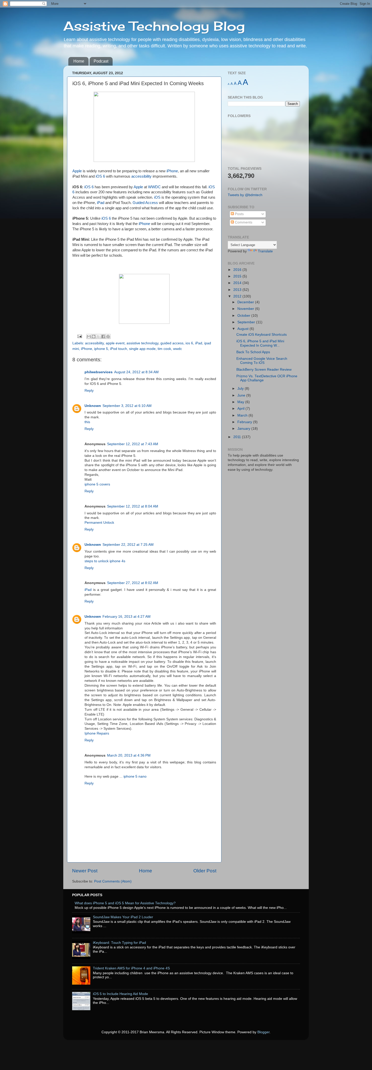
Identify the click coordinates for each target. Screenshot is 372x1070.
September (246, 322)
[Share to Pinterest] (108, 336)
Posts (239, 214)
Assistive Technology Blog (154, 26)
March (243, 415)
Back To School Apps (253, 352)
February (245, 422)
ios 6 (189, 343)
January (244, 428)
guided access (171, 343)
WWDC (154, 187)
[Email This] (88, 336)
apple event (115, 343)
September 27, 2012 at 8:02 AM (132, 583)
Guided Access (145, 203)
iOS (157, 197)
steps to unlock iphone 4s (105, 561)
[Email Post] (79, 336)
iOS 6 (100, 176)
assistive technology (142, 343)
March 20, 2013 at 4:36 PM (129, 755)
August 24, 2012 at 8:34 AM (136, 372)
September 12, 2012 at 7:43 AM (132, 444)
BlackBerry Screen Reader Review (264, 369)
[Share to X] (98, 336)
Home (78, 61)
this (87, 422)
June (241, 395)
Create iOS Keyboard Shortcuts (261, 334)
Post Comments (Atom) (113, 881)
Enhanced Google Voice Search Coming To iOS (261, 361)
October (244, 315)
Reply (89, 390)
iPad (100, 203)
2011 (237, 437)
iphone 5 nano (135, 776)
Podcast (101, 61)
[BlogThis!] (93, 336)
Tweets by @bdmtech (245, 195)
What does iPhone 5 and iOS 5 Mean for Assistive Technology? (125, 903)
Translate (265, 251)
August (243, 329)
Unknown (93, 406)
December (246, 302)
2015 (237, 276)
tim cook (164, 349)
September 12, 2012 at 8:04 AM (132, 506)
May (241, 402)
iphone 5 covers (97, 484)
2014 (237, 283)
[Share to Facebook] (103, 336)
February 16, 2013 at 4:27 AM (126, 616)
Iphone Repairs (97, 733)
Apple (77, 171)
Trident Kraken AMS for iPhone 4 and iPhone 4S (131, 968)
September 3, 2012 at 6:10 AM (127, 406)
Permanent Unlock (99, 522)
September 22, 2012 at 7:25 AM (128, 545)
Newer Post (84, 870)
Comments (243, 222)
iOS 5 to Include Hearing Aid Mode (120, 994)
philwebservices (99, 372)
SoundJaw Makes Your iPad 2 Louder (123, 917)
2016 (237, 270)
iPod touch (118, 349)
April (241, 408)
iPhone (172, 171)
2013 (237, 290)
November (246, 309)
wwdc (177, 349)
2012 (237, 296)
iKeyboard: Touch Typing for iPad (119, 943)
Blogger (263, 1032)
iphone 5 (101, 349)
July (241, 388)
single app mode (142, 349)
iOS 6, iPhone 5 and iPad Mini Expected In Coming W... (260, 343)
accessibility (141, 176)
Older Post (204, 870)
